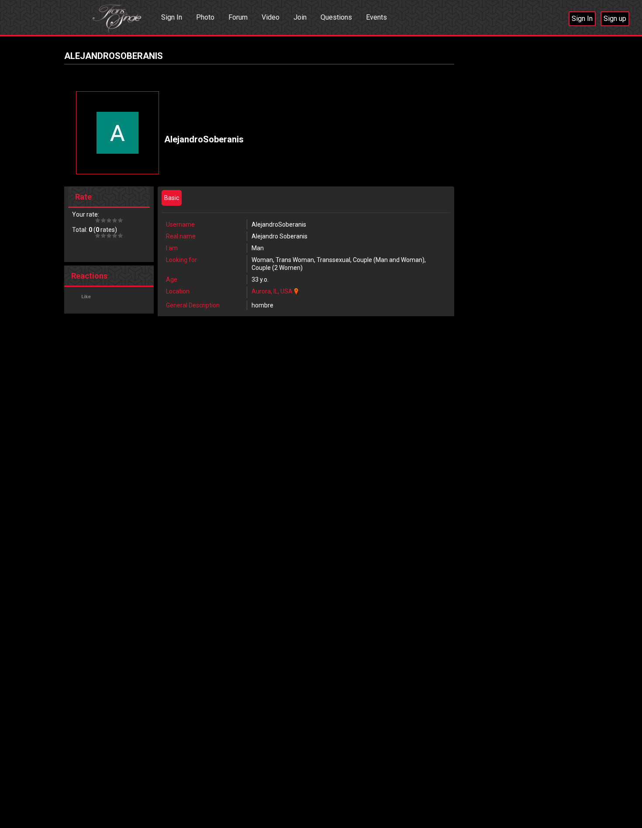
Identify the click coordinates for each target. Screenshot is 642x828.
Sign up (615, 18)
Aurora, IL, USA (272, 291)
